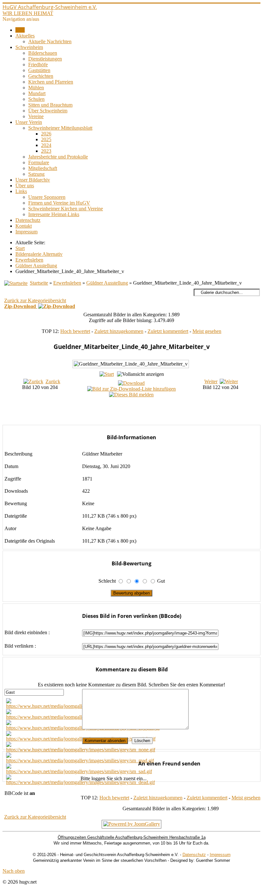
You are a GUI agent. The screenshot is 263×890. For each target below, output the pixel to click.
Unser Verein (28, 122)
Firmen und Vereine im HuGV (59, 203)
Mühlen (36, 87)
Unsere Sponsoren (46, 197)
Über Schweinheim (47, 110)
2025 (46, 139)
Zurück (53, 381)
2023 (46, 151)
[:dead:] (80, 782)
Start (20, 30)
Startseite (39, 283)
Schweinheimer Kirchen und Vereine (65, 208)
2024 (46, 145)
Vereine (36, 116)
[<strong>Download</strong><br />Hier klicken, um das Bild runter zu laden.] (131, 383)
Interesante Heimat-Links (53, 214)
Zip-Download (20, 306)
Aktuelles (25, 35)
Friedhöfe (38, 64)
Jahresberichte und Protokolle (58, 156)
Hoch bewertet (75, 331)
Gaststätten (39, 70)
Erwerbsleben (67, 283)
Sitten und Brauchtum (50, 105)
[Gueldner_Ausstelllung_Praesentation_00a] (138, 413)
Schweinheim (29, 47)
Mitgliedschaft (42, 168)
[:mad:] (80, 760)
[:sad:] (79, 771)
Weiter (210, 381)
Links (21, 191)
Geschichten (40, 76)
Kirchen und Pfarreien (50, 82)
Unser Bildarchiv (32, 179)
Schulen (36, 99)
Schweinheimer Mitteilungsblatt (60, 128)
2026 (46, 133)
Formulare (38, 162)
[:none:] (80, 749)
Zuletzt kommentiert (168, 331)
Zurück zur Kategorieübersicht (35, 300)
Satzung (36, 174)
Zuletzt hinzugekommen (118, 331)
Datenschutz (27, 220)
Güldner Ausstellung (107, 283)
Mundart (37, 93)
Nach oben (14, 871)
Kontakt (23, 226)
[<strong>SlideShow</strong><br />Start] (106, 374)
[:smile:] (81, 706)
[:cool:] (80, 717)
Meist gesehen (206, 331)
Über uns (24, 185)
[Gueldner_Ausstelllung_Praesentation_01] (138, 420)
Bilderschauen (42, 53)
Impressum (26, 231)
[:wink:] (81, 738)
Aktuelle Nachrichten (50, 41)
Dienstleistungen (45, 58)
